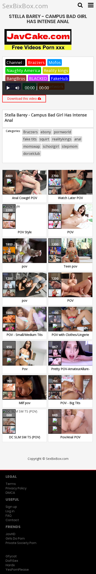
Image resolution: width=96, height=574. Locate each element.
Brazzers (36, 62)
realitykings (61, 139)
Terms (11, 484)
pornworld (62, 132)
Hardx (10, 565)
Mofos (54, 62)
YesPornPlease (17, 569)
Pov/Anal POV (70, 437)
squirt (44, 139)
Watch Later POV (70, 198)
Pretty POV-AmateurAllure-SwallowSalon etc (70, 371)
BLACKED (38, 78)
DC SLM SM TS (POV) (24, 437)
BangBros (15, 78)
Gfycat (11, 556)
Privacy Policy (16, 488)
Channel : (15, 62)
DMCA (10, 492)
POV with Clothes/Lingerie (70, 335)
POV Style (25, 232)
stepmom (69, 146)
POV (70, 232)
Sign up (11, 506)
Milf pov (24, 403)
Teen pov (70, 266)
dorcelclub (31, 153)
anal (77, 139)
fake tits (30, 139)
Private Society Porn (21, 543)
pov (24, 266)
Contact (12, 520)
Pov (24, 369)
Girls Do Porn (15, 538)
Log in (10, 511)
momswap (31, 146)
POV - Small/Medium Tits (24, 335)
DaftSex (12, 560)
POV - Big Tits (70, 403)
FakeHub (59, 78)
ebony (46, 132)
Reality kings (56, 70)
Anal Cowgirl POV (24, 198)
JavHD (10, 534)
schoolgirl (51, 146)
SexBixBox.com (25, 6)
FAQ (9, 515)
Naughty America (23, 70)
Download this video (22, 98)
